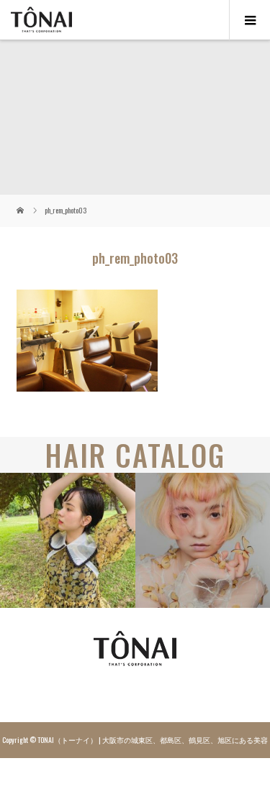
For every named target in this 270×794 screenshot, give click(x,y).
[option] (67, 540)
